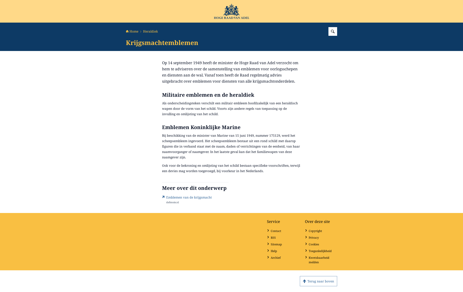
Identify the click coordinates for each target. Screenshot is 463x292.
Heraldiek (150, 31)
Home (133, 31)
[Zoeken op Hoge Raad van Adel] (332, 31)
